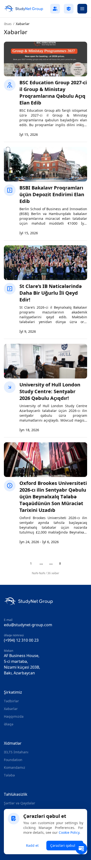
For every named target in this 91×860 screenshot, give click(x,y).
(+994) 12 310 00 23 (21, 640)
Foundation (13, 759)
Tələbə (9, 775)
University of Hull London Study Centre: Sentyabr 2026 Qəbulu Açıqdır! (49, 391)
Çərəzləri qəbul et (64, 845)
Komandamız (14, 767)
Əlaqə (8, 724)
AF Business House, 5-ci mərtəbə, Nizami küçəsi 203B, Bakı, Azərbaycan (22, 664)
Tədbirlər (11, 701)
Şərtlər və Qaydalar (19, 803)
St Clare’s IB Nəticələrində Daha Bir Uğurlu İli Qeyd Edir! (50, 293)
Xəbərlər (11, 708)
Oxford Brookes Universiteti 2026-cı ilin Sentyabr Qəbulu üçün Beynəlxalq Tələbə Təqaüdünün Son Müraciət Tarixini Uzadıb (53, 496)
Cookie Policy (69, 832)
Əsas (8, 23)
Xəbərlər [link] (23, 23)
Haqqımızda (14, 716)
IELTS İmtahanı (16, 752)
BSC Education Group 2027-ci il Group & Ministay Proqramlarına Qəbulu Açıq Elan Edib (53, 92)
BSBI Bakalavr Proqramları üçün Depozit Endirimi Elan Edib (51, 194)
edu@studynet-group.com (28, 624)
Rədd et (32, 845)
